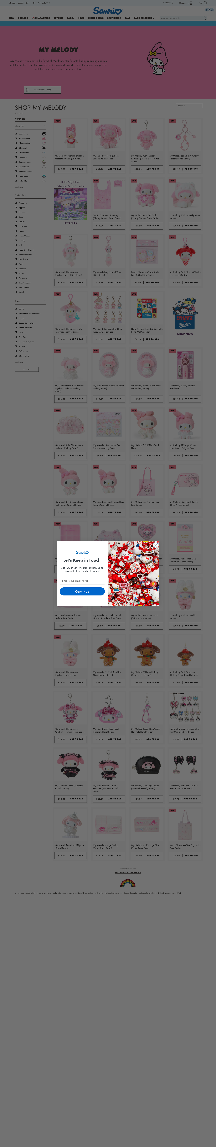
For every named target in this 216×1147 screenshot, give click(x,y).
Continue (82, 591)
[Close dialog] (155, 545)
